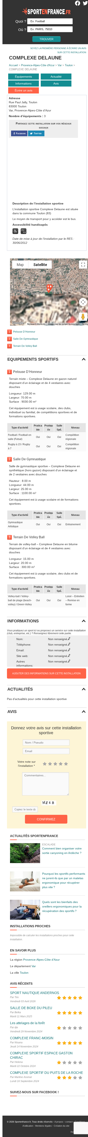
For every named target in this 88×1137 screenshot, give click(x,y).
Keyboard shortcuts (36, 324)
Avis (56, 83)
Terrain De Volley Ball (25, 346)
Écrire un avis (23, 90)
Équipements (23, 76)
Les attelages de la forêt (27, 1023)
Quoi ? (20, 21)
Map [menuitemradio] (20, 265)
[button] (49, 290)
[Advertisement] (39, 169)
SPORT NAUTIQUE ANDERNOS (34, 993)
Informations (23, 83)
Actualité (56, 76)
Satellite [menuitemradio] (40, 265)
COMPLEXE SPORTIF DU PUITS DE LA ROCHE (46, 1072)
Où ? (22, 30)
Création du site (61, 1126)
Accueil (13, 65)
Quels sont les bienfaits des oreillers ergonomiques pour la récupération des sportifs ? (62, 906)
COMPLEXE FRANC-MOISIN (31, 1038)
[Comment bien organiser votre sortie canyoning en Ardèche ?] (25, 853)
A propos (58, 1122)
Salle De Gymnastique (25, 338)
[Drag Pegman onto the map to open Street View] (83, 317)
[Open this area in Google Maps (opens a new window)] (18, 323)
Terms (85, 324)
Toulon (69, 65)
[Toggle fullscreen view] (83, 264)
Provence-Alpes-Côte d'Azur (37, 65)
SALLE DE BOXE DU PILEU (31, 1008)
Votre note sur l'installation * (26, 763)
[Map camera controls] (83, 302)
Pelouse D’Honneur (24, 331)
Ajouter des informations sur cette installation (46, 673)
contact (69, 1122)
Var (60, 65)
